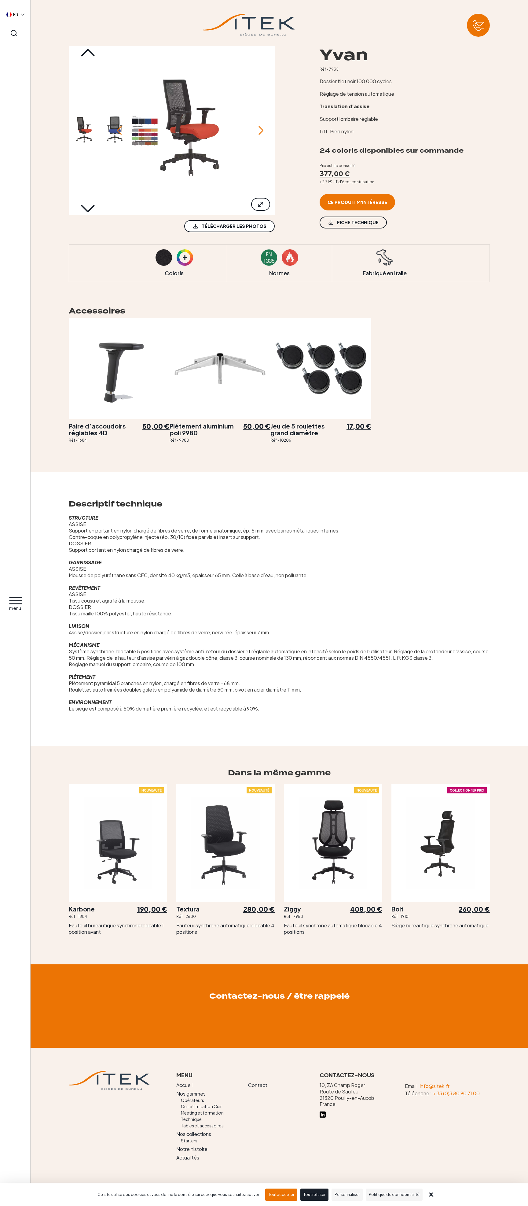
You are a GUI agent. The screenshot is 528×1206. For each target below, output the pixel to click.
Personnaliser (347, 1194)
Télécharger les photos (234, 226)
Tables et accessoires (202, 1125)
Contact (257, 1085)
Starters (189, 1140)
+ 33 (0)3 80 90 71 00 (456, 1093)
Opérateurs (192, 1100)
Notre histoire (191, 1149)
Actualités (187, 1157)
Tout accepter (281, 1194)
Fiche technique (358, 222)
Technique (191, 1119)
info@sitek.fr (434, 1086)
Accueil (184, 1085)
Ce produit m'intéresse (357, 202)
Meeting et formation (202, 1112)
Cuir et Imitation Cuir (201, 1106)
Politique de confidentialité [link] (394, 1194)
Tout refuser (314, 1194)
